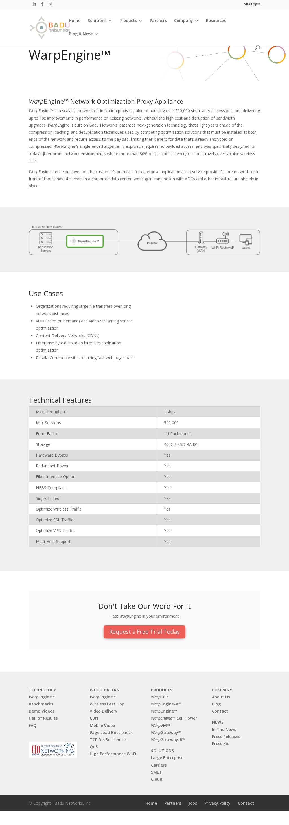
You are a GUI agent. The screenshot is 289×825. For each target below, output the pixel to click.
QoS (94, 746)
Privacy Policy (217, 803)
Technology (42, 689)
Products (128, 21)
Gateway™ (166, 732)
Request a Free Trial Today (144, 631)
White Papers (104, 689)
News (218, 722)
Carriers (159, 765)
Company (183, 21)
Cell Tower (174, 718)
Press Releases (226, 736)
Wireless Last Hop (107, 704)
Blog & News (81, 34)
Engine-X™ (166, 704)
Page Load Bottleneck (111, 732)
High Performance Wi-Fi (113, 753)
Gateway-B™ (168, 739)
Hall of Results (43, 718)
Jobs (193, 803)
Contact (220, 711)
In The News (224, 729)
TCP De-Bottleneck (108, 739)
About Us (221, 697)
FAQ (32, 725)
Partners (158, 21)
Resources (216, 21)
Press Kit (220, 743)
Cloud (156, 779)
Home (74, 21)
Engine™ (42, 697)
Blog (216, 704)
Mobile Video (102, 725)
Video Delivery (103, 711)
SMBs (156, 772)
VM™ (160, 725)
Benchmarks (41, 704)
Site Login (252, 4)
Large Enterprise (167, 757)
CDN (94, 718)
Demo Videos (41, 711)
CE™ (159, 697)
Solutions (97, 21)
